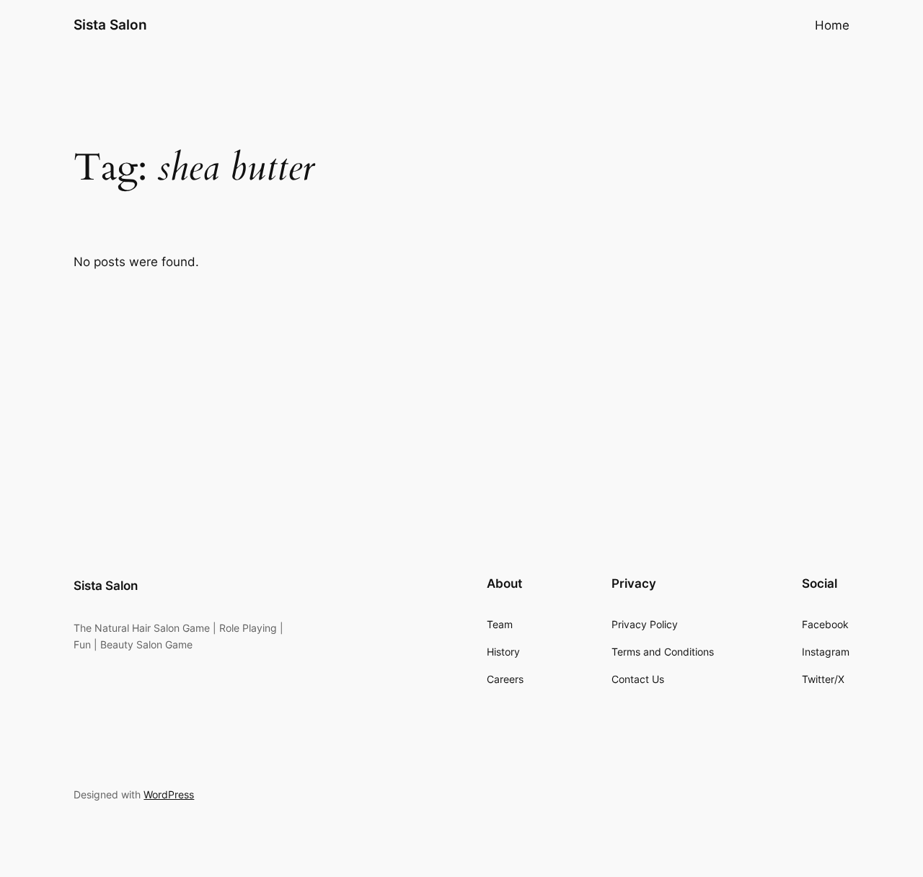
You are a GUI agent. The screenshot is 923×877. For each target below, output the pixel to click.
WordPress (168, 794)
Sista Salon (110, 24)
